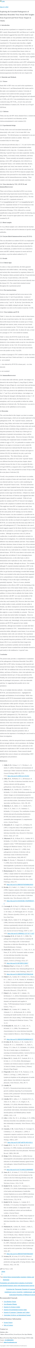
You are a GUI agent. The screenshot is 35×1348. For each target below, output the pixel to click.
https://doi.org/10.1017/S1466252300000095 (20, 1169)
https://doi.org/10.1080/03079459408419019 (20, 884)
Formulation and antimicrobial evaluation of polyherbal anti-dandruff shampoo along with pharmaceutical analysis (17, 1284)
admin (3, 1271)
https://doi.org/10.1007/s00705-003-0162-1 (20, 1142)
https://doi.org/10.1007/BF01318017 (17, 963)
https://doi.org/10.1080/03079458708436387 (20, 1254)
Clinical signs (11, 1277)
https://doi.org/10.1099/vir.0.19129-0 (18, 776)
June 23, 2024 (4, 7)
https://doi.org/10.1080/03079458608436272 (20, 1039)
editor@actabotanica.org (10, 1342)
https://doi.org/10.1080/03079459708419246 (20, 974)
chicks (5, 1277)
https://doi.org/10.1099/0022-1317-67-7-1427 (20, 933)
